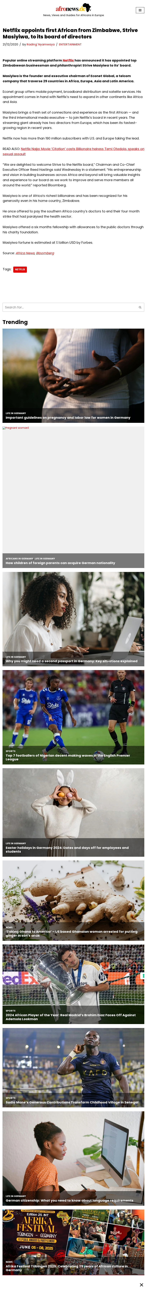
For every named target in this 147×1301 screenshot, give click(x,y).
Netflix (68, 60)
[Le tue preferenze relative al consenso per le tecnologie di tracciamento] (143, 975)
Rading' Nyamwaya (41, 44)
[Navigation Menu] (140, 10)
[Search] (140, 307)
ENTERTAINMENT (70, 44)
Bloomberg (45, 253)
